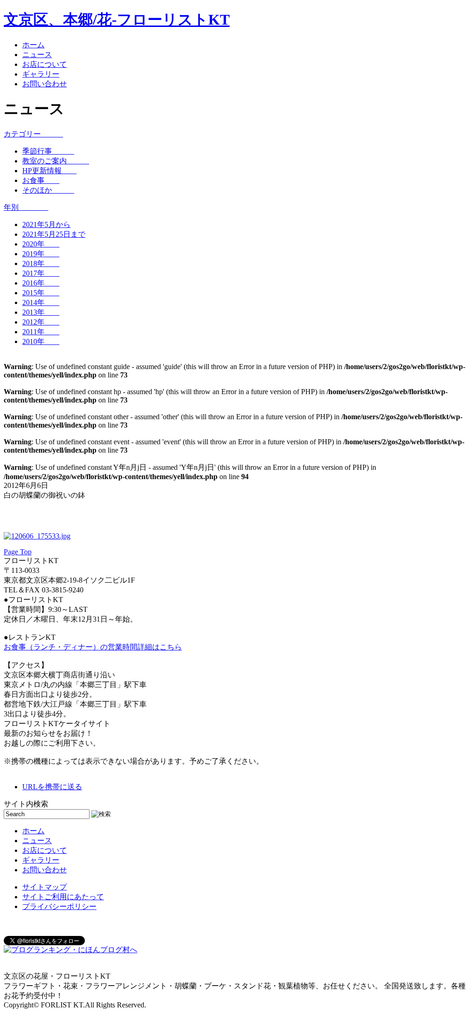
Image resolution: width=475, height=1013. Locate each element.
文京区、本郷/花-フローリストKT (117, 19)
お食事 (40, 180)
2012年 (40, 322)
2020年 (40, 244)
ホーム (33, 45)
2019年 (40, 254)
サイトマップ (44, 887)
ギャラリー (40, 74)
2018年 (40, 263)
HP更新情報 (49, 171)
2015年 (40, 293)
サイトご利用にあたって (63, 897)
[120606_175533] (37, 536)
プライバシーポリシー (59, 906)
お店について (44, 64)
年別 (26, 207)
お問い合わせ (44, 84)
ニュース (37, 54)
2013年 (40, 312)
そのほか (48, 190)
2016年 (40, 283)
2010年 (40, 341)
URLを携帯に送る (52, 787)
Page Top (18, 552)
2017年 (40, 273)
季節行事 (48, 151)
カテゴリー (33, 134)
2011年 (40, 332)
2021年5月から (46, 224)
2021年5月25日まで (53, 234)
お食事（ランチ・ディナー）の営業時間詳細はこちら (93, 647)
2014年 (40, 302)
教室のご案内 (55, 161)
